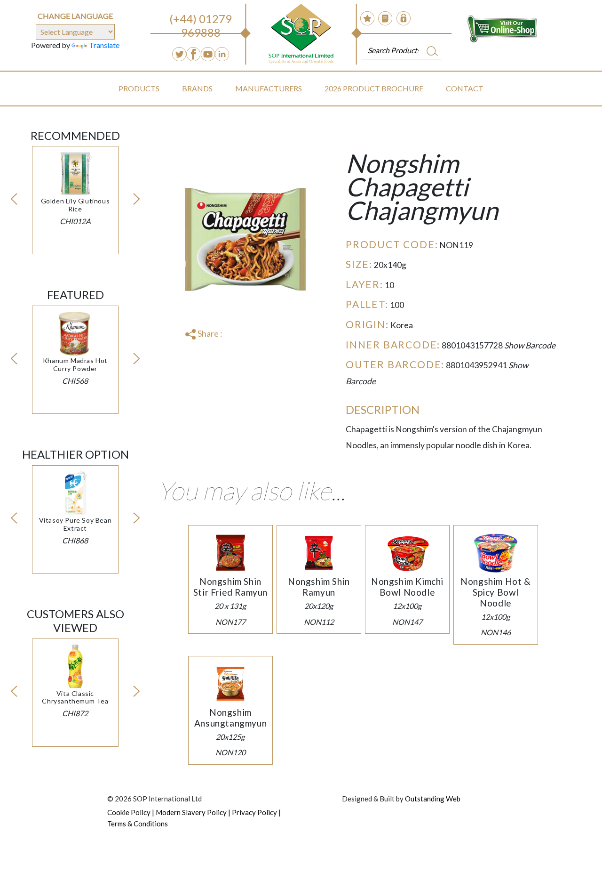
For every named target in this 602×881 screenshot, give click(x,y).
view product (75, 184)
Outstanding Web (432, 798)
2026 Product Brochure (374, 88)
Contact (464, 88)
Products (139, 88)
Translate (104, 44)
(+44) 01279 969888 (200, 25)
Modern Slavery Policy (191, 812)
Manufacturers (268, 88)
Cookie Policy (128, 812)
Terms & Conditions (137, 823)
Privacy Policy (254, 812)
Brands (197, 88)
